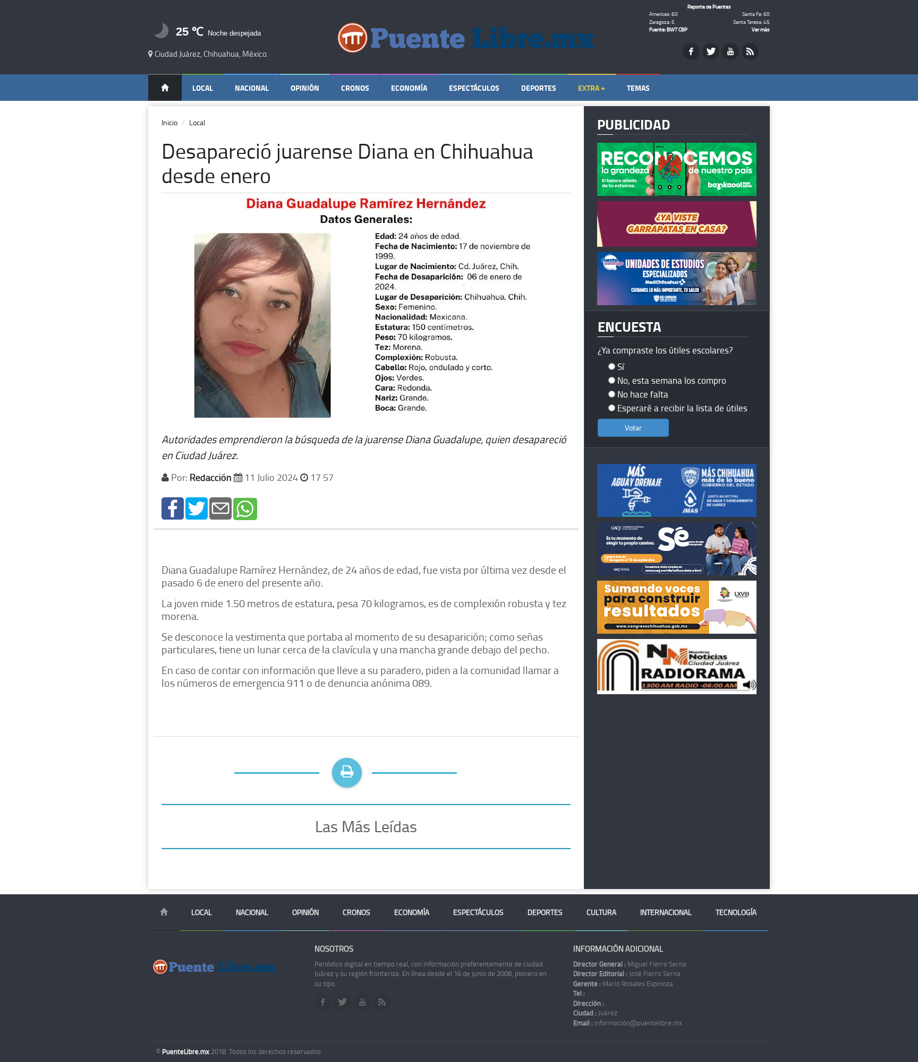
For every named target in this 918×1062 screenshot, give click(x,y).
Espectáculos (474, 87)
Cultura (601, 912)
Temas (638, 87)
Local (202, 87)
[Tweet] (196, 508)
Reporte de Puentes (709, 6)
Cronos (355, 87)
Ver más (761, 29)
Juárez (595, 1012)
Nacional (252, 87)
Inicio (169, 122)
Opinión (305, 87)
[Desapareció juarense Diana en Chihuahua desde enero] (173, 508)
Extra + (591, 87)
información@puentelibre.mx (627, 1023)
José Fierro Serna (627, 973)
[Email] (220, 508)
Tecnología (736, 912)
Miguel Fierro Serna (629, 964)
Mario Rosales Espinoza (623, 983)
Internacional (666, 912)
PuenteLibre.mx (186, 1051)
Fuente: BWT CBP (668, 29)
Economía (409, 87)
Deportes (538, 87)
